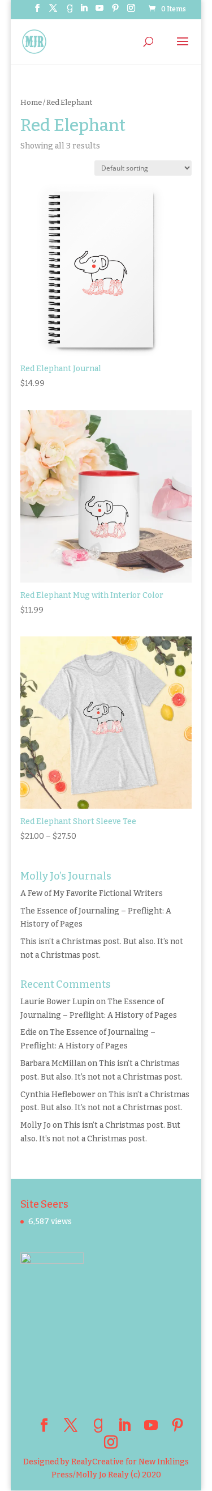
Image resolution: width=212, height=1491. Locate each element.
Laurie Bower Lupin (57, 1001)
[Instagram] (131, 11)
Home (31, 102)
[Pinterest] (115, 11)
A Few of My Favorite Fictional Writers (91, 893)
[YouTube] (99, 11)
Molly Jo (35, 1125)
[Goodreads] (69, 12)
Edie (28, 1032)
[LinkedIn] (84, 11)
